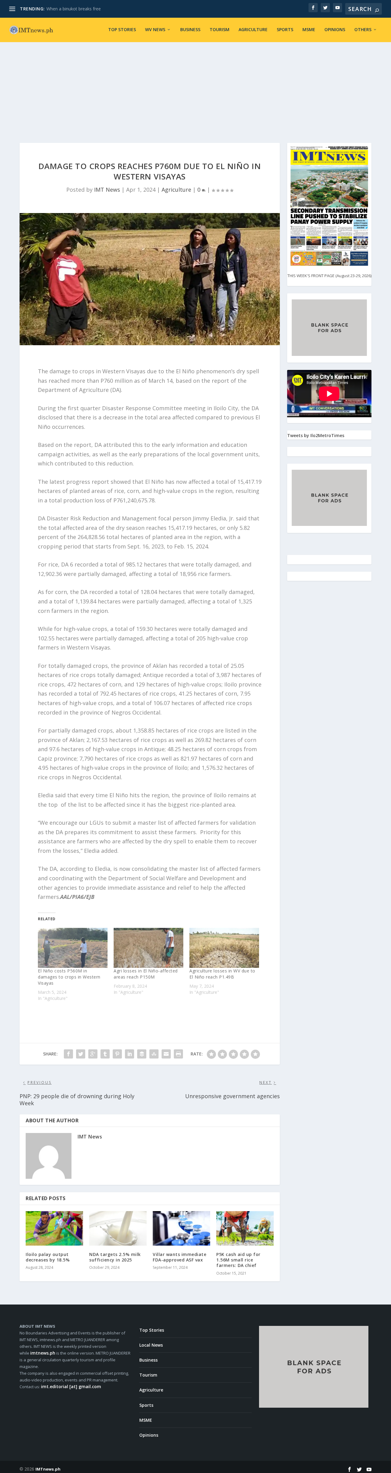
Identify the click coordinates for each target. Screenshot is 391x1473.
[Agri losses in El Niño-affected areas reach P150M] (148, 948)
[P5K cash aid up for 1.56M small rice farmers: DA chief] (245, 1228)
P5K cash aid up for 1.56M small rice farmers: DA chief (238, 1259)
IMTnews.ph (47, 1469)
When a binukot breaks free (73, 9)
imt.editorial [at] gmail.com (71, 1386)
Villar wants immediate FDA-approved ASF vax (179, 1257)
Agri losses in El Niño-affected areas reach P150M (146, 974)
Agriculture (253, 29)
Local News (151, 1345)
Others (362, 29)
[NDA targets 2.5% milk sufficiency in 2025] (118, 1228)
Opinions (334, 29)
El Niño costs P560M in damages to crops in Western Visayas (69, 977)
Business (190, 29)
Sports (285, 29)
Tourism (219, 29)
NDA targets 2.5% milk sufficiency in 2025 (115, 1257)
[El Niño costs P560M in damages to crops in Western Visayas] (73, 948)
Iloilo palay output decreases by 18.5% (48, 1257)
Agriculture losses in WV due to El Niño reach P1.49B (222, 974)
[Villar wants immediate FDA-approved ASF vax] (181, 1228)
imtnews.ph (42, 1353)
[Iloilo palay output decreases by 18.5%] (54, 1228)
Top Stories (122, 29)
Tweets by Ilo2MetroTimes (315, 435)
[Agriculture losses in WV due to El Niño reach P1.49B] (224, 948)
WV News (155, 29)
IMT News (107, 189)
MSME (308, 29)
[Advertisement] (195, 88)
